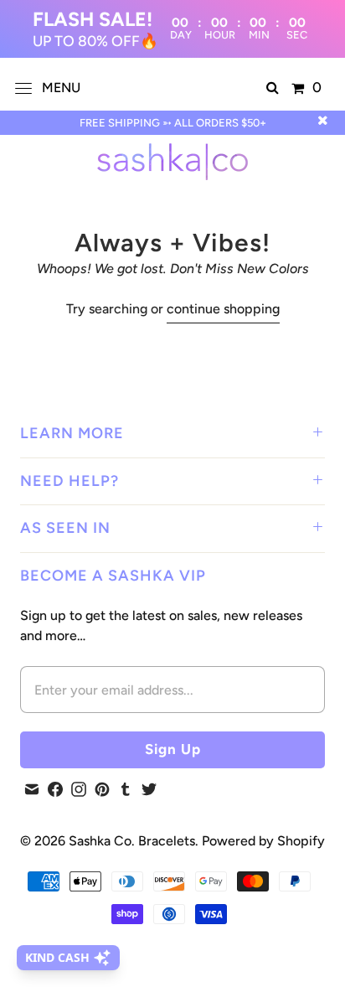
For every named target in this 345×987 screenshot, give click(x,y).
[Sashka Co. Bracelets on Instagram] (78, 789)
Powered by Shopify (263, 841)
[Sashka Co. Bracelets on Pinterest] (102, 789)
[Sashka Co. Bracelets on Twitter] (149, 789)
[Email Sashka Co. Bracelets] (32, 789)
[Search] (272, 88)
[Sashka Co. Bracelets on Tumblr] (125, 789)
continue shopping (223, 309)
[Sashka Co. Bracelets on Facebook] (55, 789)
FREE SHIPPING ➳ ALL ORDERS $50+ (173, 122)
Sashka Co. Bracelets (132, 841)
